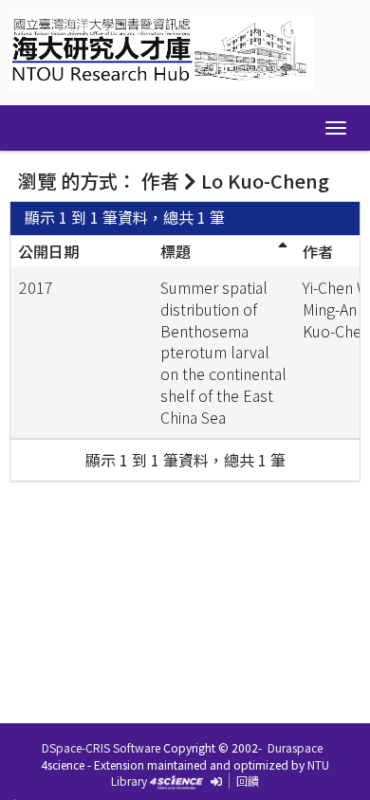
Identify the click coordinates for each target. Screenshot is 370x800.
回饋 (247, 781)
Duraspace (295, 747)
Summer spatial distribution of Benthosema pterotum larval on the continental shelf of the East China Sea (223, 352)
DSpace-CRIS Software (101, 747)
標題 (175, 251)
